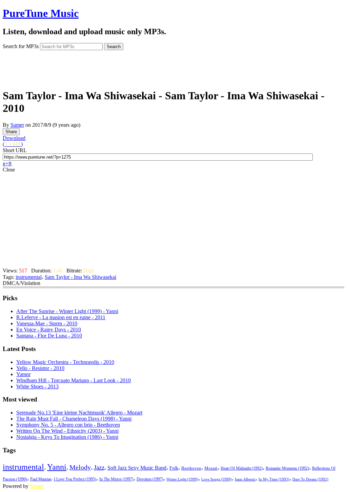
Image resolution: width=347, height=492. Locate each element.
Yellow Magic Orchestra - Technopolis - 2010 (65, 362)
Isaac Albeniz (245, 479)
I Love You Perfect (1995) (75, 479)
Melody (80, 467)
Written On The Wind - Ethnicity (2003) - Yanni (67, 431)
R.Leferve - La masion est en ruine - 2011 (60, 317)
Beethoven (191, 468)
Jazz (99, 467)
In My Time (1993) (274, 479)
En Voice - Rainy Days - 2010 (48, 329)
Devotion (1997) (150, 479)
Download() (14, 141)
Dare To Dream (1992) (310, 479)
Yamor (23, 374)
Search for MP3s (21, 46)
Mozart (211, 468)
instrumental (29, 277)
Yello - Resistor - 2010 (40, 368)
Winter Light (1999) (182, 479)
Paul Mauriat (40, 479)
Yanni (56, 467)
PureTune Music (41, 13)
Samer (17, 125)
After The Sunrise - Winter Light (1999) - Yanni (67, 311)
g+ (5, 163)
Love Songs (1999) (216, 479)
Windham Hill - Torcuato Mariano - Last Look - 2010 (73, 380)
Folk (173, 468)
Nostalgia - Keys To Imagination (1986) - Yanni (67, 437)
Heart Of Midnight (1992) (242, 468)
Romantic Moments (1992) (287, 468)
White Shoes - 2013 (37, 386)
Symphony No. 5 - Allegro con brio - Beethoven (68, 425)
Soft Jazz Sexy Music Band (136, 468)
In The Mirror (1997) (116, 479)
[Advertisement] (173, 67)
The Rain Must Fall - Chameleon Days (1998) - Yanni (73, 419)
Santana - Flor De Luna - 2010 (49, 336)
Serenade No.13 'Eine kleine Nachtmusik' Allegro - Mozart (79, 412)
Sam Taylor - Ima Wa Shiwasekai (80, 277)
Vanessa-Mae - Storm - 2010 (46, 323)
